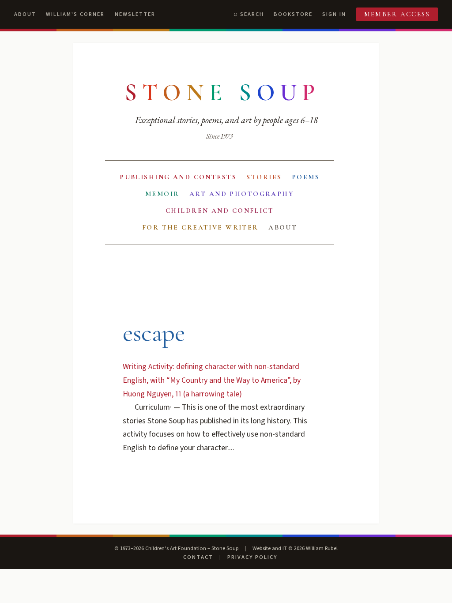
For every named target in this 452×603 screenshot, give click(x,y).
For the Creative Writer (200, 227)
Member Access (397, 14)
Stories (264, 177)
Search (252, 14)
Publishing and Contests (178, 177)
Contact (198, 557)
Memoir (162, 194)
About (25, 14)
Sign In (334, 14)
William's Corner (75, 14)
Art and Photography (241, 194)
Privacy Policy (252, 557)
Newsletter (135, 14)
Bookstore (293, 14)
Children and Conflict (220, 211)
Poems (306, 177)
